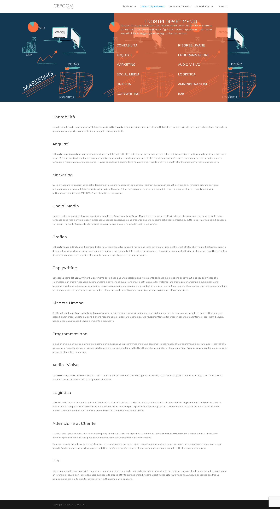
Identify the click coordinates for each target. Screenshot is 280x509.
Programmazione (194, 55)
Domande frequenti (180, 6)
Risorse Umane (191, 45)
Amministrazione (193, 84)
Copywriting (128, 94)
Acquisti (124, 55)
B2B (181, 94)
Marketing (126, 64)
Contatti (223, 6)
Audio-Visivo (189, 64)
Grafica (124, 84)
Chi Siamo (127, 6)
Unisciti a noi (202, 6)
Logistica (186, 74)
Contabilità (127, 45)
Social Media (128, 74)
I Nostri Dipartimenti (152, 6)
